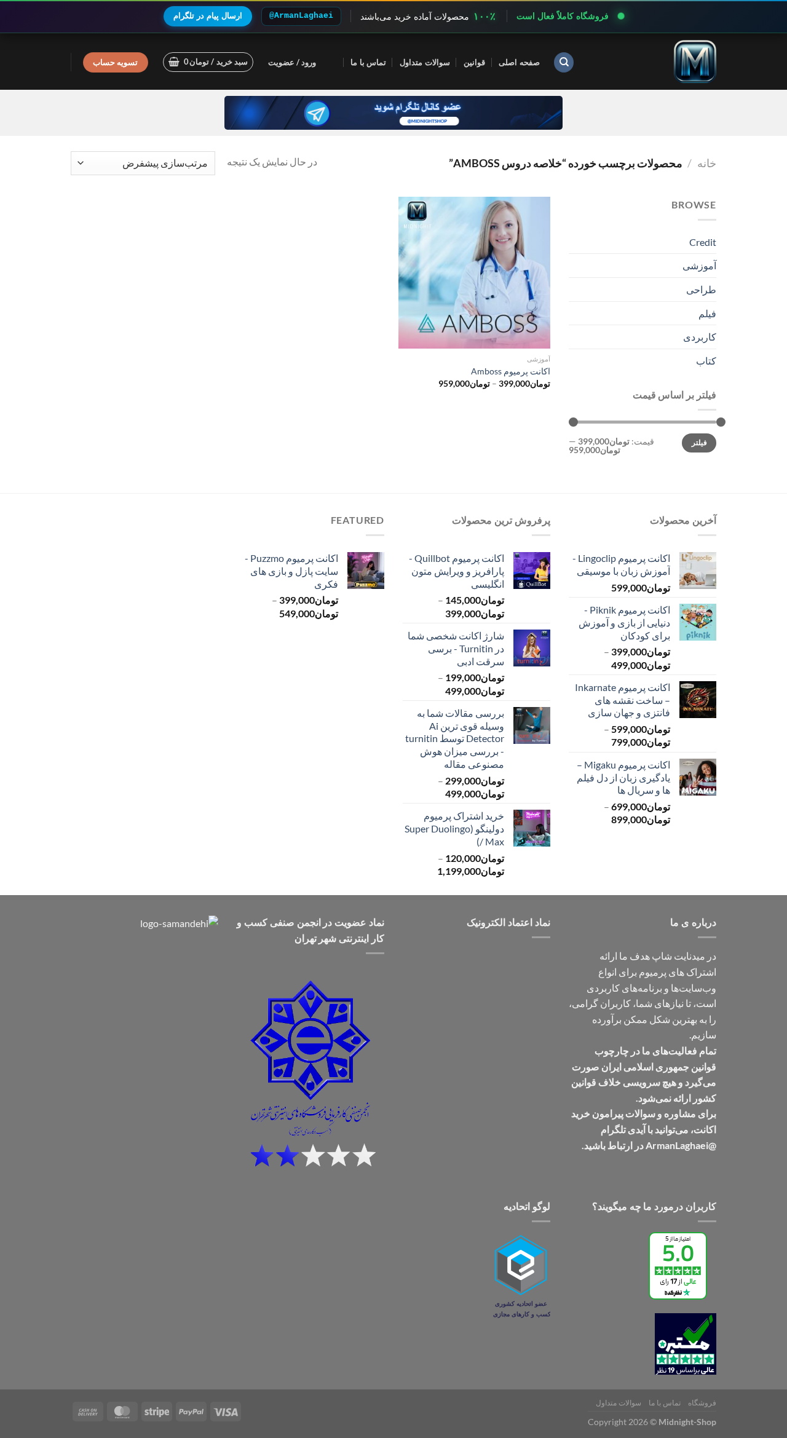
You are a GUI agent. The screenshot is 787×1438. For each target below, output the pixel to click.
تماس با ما (368, 62)
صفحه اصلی (519, 62)
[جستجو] (564, 62)
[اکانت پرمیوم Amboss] (474, 273)
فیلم (707, 313)
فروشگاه (702, 1402)
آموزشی (699, 265)
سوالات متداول (424, 62)
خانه (706, 163)
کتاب (706, 360)
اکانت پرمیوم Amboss (510, 371)
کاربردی (699, 336)
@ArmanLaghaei (301, 15)
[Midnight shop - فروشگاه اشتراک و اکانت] (654, 61)
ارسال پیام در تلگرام (207, 15)
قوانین (474, 62)
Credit (702, 242)
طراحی (701, 289)
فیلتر (699, 442)
